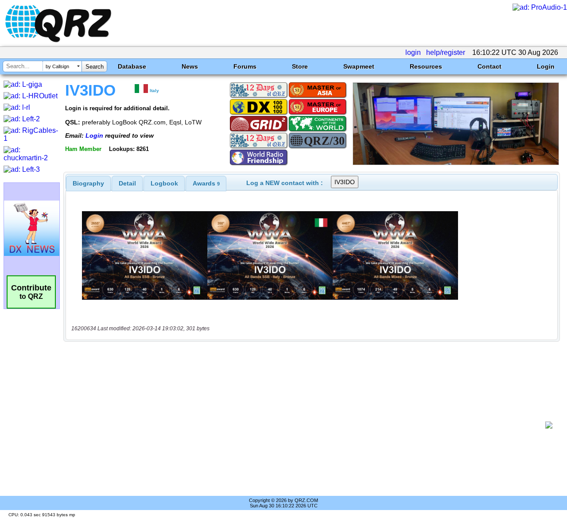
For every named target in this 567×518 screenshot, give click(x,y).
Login (546, 66)
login (413, 52)
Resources (426, 66)
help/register (445, 52)
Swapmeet (358, 66)
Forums (244, 66)
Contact (489, 66)
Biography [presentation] (88, 183)
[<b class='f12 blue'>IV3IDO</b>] (456, 162)
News (190, 66)
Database (132, 66)
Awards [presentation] (206, 183)
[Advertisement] (307, 425)
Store (300, 66)
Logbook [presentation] (164, 183)
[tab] (88, 183)
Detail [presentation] (127, 183)
